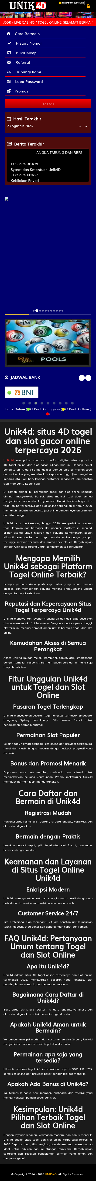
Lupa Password (28, 81)
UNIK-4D (51, 1174)
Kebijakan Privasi (25, 180)
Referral (21, 62)
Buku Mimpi (26, 52)
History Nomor (28, 43)
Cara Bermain (26, 33)
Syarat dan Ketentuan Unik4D (36, 169)
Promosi (21, 91)
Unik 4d (8, 460)
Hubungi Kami (27, 71)
